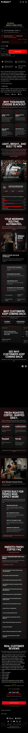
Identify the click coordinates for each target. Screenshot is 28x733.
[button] (10, 23)
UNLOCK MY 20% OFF (14, 702)
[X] (17, 721)
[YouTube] (14, 721)
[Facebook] (11, 721)
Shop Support (6, 710)
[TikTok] (20, 721)
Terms (14, 724)
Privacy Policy (9, 724)
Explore (4, 713)
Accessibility (19, 724)
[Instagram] (8, 721)
